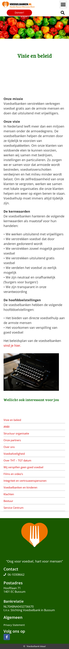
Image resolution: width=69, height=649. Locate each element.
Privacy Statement (14, 625)
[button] (63, 5)
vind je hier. (12, 345)
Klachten (9, 494)
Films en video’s (13, 474)
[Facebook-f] (7, 637)
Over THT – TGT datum (17, 460)
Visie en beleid (12, 420)
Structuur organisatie (16, 433)
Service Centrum (14, 507)
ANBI (7, 426)
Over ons (9, 447)
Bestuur (8, 501)
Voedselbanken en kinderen (20, 487)
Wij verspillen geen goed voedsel (23, 467)
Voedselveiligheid (14, 453)
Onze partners (12, 440)
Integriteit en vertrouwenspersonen (25, 480)
